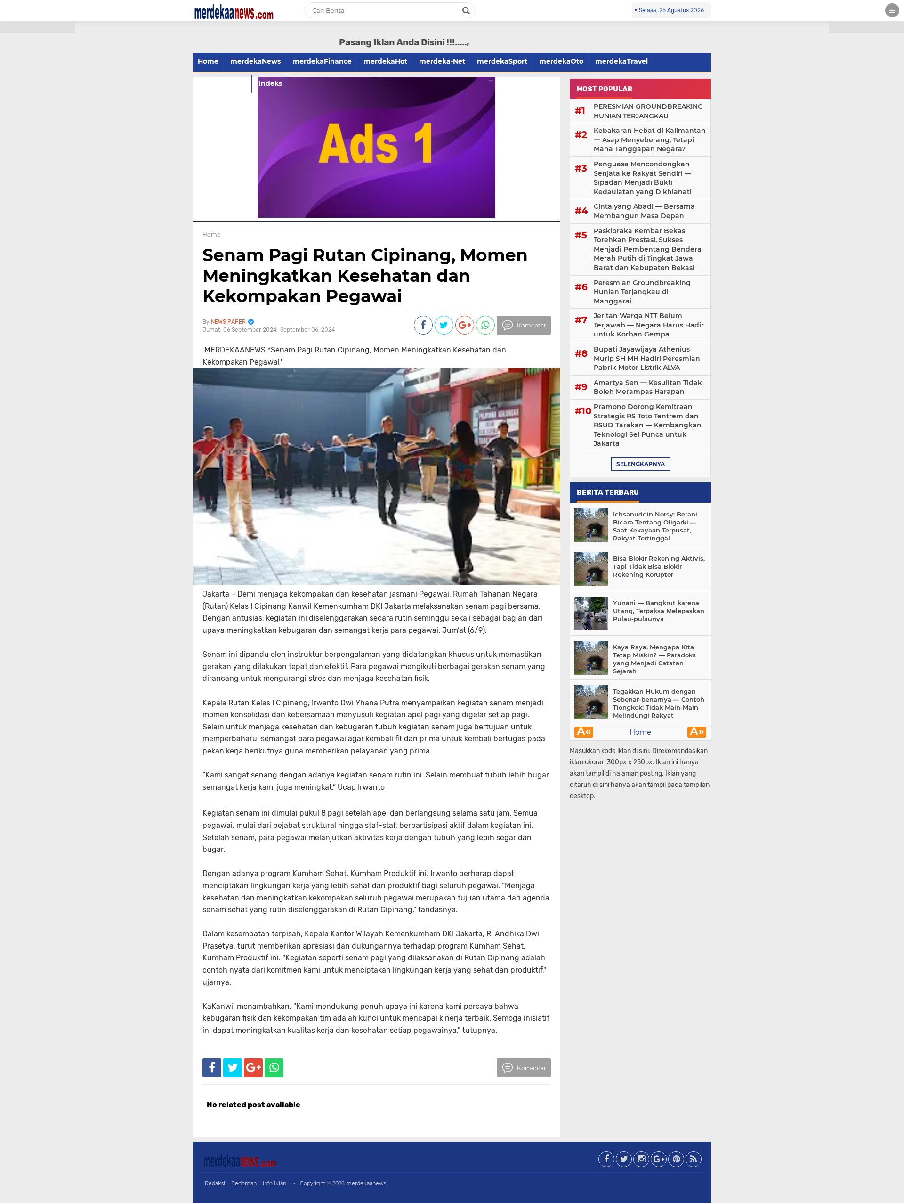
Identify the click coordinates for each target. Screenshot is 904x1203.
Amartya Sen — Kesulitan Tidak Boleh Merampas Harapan (648, 387)
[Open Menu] (892, 10)
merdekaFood (222, 83)
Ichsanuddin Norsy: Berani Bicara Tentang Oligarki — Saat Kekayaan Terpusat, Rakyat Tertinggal (655, 526)
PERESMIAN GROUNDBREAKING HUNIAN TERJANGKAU (648, 111)
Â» (697, 732)
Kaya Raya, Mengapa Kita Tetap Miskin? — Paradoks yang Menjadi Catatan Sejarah (654, 659)
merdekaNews (255, 61)
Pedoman (244, 1183)
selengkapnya (640, 463)
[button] (37, 27)
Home (208, 61)
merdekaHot (385, 61)
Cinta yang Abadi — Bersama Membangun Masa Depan (644, 211)
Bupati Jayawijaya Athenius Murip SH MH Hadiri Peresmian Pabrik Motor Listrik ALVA (647, 358)
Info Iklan (274, 1183)
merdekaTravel (621, 61)
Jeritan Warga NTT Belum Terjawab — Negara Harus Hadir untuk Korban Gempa (649, 324)
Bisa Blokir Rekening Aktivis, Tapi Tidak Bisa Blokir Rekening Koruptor (659, 566)
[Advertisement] (37, 169)
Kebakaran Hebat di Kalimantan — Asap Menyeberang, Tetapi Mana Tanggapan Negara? (650, 139)
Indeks (270, 83)
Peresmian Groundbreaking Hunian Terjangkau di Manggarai (642, 291)
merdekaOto (561, 61)
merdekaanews (366, 1183)
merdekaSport (502, 61)
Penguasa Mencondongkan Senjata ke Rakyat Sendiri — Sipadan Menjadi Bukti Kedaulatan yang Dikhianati (643, 178)
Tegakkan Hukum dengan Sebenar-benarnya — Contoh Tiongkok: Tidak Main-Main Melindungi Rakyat (658, 703)
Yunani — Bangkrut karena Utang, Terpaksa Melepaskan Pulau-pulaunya (658, 610)
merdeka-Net (442, 61)
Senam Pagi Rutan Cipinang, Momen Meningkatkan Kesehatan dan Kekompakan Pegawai (365, 275)
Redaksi (215, 1183)
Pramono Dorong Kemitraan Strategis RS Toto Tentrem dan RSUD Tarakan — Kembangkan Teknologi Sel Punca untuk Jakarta (648, 425)
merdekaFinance (322, 61)
